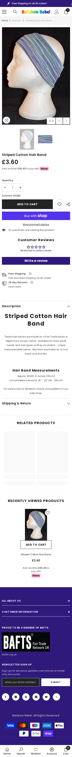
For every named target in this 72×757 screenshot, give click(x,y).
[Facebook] (5, 697)
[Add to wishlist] (48, 513)
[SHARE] (67, 204)
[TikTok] (36, 697)
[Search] (15, 11)
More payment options (36, 224)
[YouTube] (46, 697)
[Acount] (57, 12)
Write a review (36, 261)
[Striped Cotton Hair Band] (36, 524)
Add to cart (27, 204)
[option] (36, 76)
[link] (59, 204)
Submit (55, 682)
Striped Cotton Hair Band (36, 554)
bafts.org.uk (9, 654)
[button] (59, 120)
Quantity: (8, 180)
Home (5, 20)
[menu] (4, 11)
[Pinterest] (26, 697)
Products (17, 20)
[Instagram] (15, 697)
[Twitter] (56, 697)
